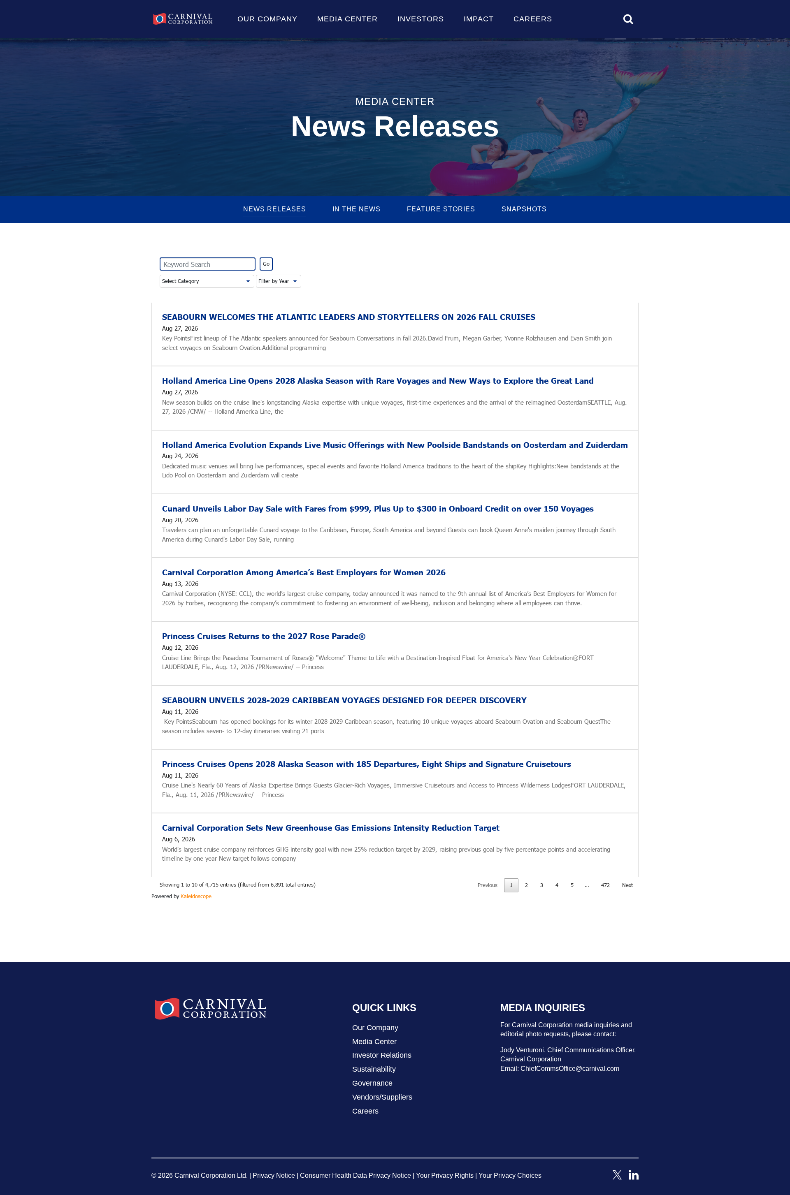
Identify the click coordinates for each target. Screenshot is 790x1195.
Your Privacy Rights (445, 1175)
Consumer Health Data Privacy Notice (355, 1175)
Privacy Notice (274, 1175)
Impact (479, 19)
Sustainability (374, 1069)
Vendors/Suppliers (382, 1097)
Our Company (267, 19)
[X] (617, 1177)
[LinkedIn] (634, 1177)
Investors (420, 19)
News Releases (274, 209)
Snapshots (524, 209)
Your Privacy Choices (510, 1175)
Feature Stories (441, 209)
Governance (372, 1083)
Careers (533, 19)
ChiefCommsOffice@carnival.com (569, 1068)
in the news (356, 209)
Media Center (347, 19)
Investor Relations (381, 1055)
